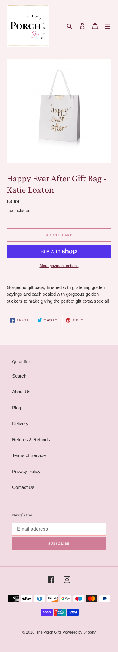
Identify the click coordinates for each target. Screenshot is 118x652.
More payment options (59, 266)
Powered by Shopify (79, 632)
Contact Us (23, 487)
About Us (21, 391)
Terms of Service (29, 455)
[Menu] (107, 25)
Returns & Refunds (31, 439)
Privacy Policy (26, 471)
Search (19, 375)
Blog (16, 407)
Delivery (20, 423)
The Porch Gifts (48, 632)
